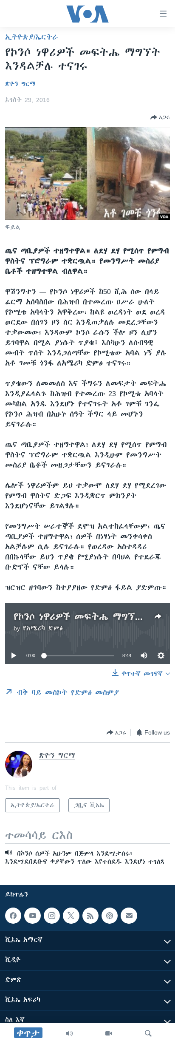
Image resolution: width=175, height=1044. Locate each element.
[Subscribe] (129, 916)
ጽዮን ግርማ (20, 84)
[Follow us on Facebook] (13, 916)
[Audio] (69, 1033)
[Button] (160, 117)
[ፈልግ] (148, 1033)
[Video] (108, 1033)
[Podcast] (110, 916)
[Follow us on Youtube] (32, 916)
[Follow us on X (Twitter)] (71, 916)
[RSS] (90, 916)
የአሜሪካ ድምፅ (43, 628)
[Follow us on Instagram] (52, 916)
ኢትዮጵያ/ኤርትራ (31, 37)
